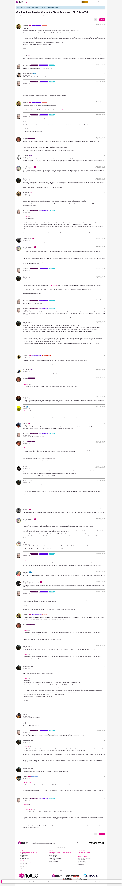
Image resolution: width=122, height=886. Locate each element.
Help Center (59, 842)
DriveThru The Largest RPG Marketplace (26, 861)
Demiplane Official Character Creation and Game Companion (60, 851)
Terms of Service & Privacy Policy (43, 842)
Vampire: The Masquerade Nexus (56, 856)
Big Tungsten (27, 239)
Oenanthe (26, 192)
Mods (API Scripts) (29, 15)
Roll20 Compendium (24, 858)
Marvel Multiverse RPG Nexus (55, 858)
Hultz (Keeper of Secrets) (31, 582)
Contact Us (55, 842)
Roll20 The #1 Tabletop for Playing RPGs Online (28, 851)
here (15, 882)
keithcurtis (26, 65)
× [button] (120, 881)
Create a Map (80, 853)
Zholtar (25, 714)
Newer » (102, 19)
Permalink (25, 27)
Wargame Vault (23, 868)
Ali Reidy (26, 156)
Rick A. (25, 55)
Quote (29, 27)
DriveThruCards (23, 866)
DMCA (51, 842)
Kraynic (25, 777)
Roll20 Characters (24, 855)
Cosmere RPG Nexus (53, 860)
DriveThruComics (23, 863)
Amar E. (25, 397)
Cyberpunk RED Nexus (54, 861)
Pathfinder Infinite (81, 859)
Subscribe (85, 2)
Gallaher (26, 88)
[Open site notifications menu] (98, 2)
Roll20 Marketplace (24, 856)
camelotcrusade (28, 167)
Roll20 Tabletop (23, 853)
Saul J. (25, 423)
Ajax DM (26, 572)
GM (24, 407)
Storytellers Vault (81, 864)
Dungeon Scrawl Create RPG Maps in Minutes (84, 851)
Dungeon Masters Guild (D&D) (84, 858)
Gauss (25, 138)
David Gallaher (28, 73)
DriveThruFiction (23, 865)
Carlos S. (26, 25)
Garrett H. (26, 370)
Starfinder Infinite (81, 861)
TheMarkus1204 (28, 179)
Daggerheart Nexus (53, 855)
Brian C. (25, 356)
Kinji (24, 542)
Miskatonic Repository (82, 862)
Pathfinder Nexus (52, 853)
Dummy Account (52, 272)
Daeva (25, 467)
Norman (25, 509)
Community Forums (20, 15)
